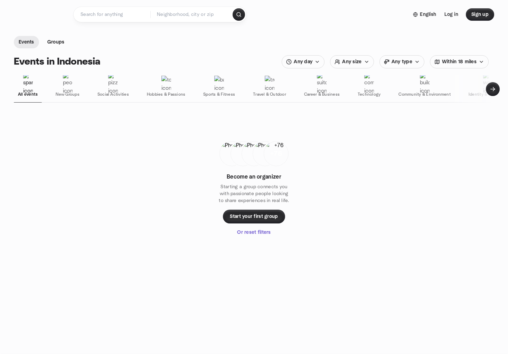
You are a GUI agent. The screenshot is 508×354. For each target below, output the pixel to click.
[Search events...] (239, 14)
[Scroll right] (493, 89)
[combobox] (192, 14)
